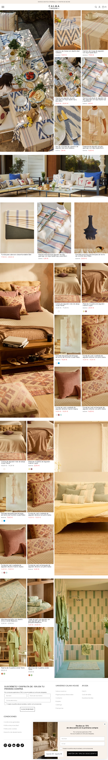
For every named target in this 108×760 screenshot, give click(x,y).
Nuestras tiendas (87, 699)
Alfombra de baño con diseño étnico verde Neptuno (12, 621)
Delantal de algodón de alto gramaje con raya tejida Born (93, 147)
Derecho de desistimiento (13, 733)
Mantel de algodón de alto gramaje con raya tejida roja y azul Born (66, 99)
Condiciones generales (12, 723)
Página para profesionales (64, 696)
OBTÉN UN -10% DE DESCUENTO (82, 754)
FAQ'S (84, 692)
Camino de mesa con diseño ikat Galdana (67, 52)
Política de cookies (10, 730)
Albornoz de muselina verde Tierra (38, 670)
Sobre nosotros (61, 692)
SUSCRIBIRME (27, 710)
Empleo (58, 702)
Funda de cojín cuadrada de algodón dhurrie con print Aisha (94, 357)
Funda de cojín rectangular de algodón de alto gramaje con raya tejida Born (69, 255)
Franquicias (59, 709)
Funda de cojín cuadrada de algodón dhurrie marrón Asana (66, 409)
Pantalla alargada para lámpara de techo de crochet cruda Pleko (67, 357)
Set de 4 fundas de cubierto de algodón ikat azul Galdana (66, 147)
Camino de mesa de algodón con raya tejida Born (93, 52)
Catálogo (59, 706)
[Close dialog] (104, 724)
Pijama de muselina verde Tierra (12, 669)
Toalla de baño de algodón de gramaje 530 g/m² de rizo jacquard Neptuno (39, 622)
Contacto (59, 699)
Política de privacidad (11, 726)
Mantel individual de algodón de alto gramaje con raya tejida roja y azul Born (94, 99)
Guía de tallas (86, 696)
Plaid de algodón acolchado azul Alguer (31, 255)
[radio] (56, 312)
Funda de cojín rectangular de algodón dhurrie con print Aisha (94, 409)
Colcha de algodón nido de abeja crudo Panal (67, 306)
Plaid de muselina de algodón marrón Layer (93, 306)
